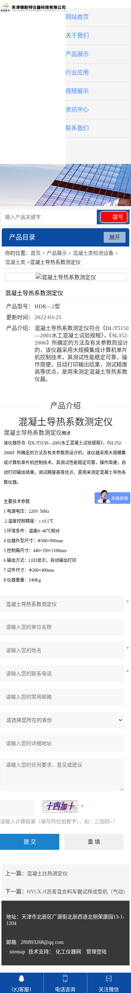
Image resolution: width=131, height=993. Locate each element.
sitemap (17, 951)
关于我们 (77, 35)
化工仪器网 (68, 951)
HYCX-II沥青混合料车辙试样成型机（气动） (77, 891)
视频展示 (77, 91)
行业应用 (77, 72)
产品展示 (77, 54)
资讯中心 (77, 109)
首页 (36, 253)
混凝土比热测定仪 (47, 873)
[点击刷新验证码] (60, 806)
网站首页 (77, 17)
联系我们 (77, 128)
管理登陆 (96, 951)
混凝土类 (15, 262)
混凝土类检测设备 (93, 253)
